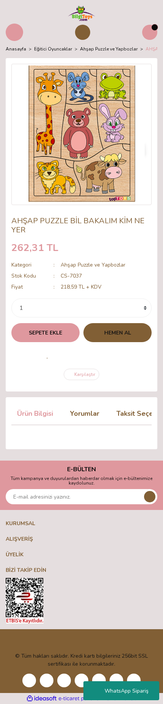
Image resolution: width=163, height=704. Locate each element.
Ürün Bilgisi (35, 413)
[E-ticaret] (80, 698)
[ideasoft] (42, 698)
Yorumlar (84, 413)
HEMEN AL (117, 332)
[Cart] (149, 32)
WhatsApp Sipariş (127, 691)
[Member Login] (82, 32)
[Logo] (81, 13)
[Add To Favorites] (47, 355)
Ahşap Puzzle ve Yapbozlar (93, 264)
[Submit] (149, 496)
